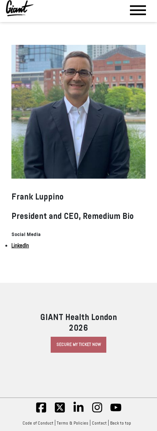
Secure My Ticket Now (78, 344)
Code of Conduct (37, 423)
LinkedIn (20, 245)
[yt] (116, 411)
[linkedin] (78, 411)
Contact (99, 423)
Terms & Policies (72, 423)
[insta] (97, 411)
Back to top (120, 423)
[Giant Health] (20, 8)
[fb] (41, 411)
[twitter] (60, 411)
